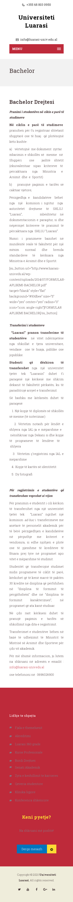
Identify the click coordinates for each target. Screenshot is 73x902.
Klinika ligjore (25, 792)
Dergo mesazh (32, 849)
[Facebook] (36, 889)
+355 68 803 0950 (38, 5)
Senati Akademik (27, 767)
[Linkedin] (53, 889)
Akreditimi (23, 736)
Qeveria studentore (29, 784)
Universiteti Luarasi (36, 21)
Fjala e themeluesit (28, 728)
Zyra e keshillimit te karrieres (36, 776)
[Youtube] (28, 889)
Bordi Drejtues (25, 760)
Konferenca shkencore (32, 800)
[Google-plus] (45, 889)
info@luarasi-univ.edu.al (38, 39)
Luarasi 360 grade (27, 744)
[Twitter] (19, 889)
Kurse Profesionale (28, 752)
